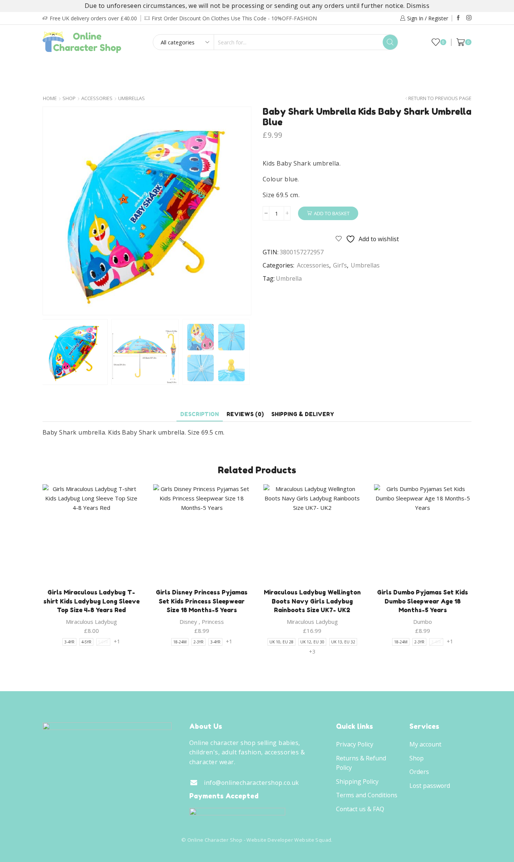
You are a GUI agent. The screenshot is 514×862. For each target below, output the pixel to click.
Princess (213, 621)
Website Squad (312, 839)
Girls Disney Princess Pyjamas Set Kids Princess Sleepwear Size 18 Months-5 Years (202, 601)
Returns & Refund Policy (361, 763)
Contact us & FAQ (360, 809)
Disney (188, 621)
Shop (69, 98)
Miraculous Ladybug (91, 621)
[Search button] (390, 42)
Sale (453, 67)
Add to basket (332, 213)
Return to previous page (439, 98)
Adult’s (162, 67)
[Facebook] (458, 18)
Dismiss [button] (417, 6)
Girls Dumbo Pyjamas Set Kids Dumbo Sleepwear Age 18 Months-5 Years (422, 601)
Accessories (306, 67)
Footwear (206, 67)
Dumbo (422, 621)
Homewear (254, 67)
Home (50, 98)
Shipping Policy (357, 781)
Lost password (429, 785)
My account (425, 744)
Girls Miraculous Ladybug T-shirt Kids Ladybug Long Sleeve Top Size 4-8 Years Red (91, 601)
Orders (419, 772)
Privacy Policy (354, 744)
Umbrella (289, 278)
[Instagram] (468, 18)
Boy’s (60, 67)
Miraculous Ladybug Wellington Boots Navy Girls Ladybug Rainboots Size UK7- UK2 (312, 601)
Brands (254, 83)
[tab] (199, 414)
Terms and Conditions (366, 795)
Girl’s (91, 67)
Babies (124, 67)
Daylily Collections (403, 67)
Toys (348, 67)
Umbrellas (131, 98)
